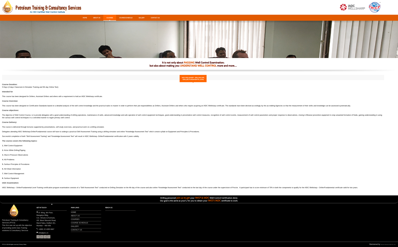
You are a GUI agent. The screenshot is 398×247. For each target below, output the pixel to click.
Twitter (45, 236)
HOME (85, 18)
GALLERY (142, 18)
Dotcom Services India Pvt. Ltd (388, 244)
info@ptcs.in (37, 232)
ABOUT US (96, 18)
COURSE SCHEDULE (125, 18)
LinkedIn (41, 236)
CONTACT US (155, 18)
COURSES (109, 18)
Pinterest (48, 236)
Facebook (38, 236)
